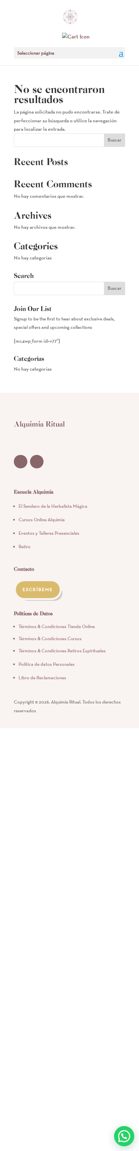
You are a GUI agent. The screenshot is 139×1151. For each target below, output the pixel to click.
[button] (124, 1136)
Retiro (25, 546)
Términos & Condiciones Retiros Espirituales (62, 651)
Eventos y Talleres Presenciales (49, 533)
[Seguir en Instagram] (37, 461)
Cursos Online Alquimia (42, 520)
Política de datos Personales (47, 664)
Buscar (114, 140)
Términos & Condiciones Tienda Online (57, 626)
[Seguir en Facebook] (20, 461)
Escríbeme (38, 589)
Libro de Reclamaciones (42, 678)
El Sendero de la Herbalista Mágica (53, 506)
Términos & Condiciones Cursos (50, 638)
